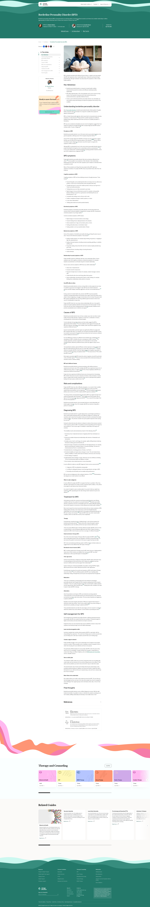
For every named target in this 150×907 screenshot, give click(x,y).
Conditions (45, 42)
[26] (96, 391)
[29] (75, 398)
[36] (89, 501)
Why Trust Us (86, 31)
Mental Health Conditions (86, 4)
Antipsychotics (98, 876)
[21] (66, 343)
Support (68, 895)
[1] (77, 19)
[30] (73, 405)
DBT (96, 536)
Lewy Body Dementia (93, 811)
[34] (93, 473)
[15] (100, 288)
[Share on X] (46, 46)
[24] (87, 351)
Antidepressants (99, 871)
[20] (78, 333)
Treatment (95, 4)
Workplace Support (42, 881)
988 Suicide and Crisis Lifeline (93, 652)
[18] (76, 323)
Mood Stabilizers (99, 882)
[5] (80, 126)
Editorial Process (65, 31)
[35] (68, 491)
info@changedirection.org (81, 890)
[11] (98, 147)
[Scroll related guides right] (147, 825)
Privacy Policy (48, 901)
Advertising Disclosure (69, 901)
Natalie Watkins (51, 24)
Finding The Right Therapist (43, 871)
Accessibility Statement (77, 901)
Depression (60, 871)
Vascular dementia (68, 811)
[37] (100, 504)
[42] (72, 598)
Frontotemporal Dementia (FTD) (120, 811)
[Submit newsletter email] (57, 894)
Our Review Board (76, 31)
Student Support (41, 878)
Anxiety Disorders (61, 874)
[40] (91, 562)
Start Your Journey (48, 111)
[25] (85, 389)
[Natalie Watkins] (40, 26)
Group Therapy (80, 874)
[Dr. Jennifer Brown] (74, 26)
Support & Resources (104, 4)
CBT (77, 871)
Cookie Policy (54, 901)
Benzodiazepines (99, 874)
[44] (99, 608)
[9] (93, 139)
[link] (47, 778)
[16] (64, 290)
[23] (85, 351)
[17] (87, 307)
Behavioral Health (43, 825)
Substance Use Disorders (62, 881)
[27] (81, 395)
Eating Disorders (61, 878)
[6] (95, 135)
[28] (85, 397)
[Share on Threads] (51, 46)
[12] (84, 150)
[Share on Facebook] (44, 46)
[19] (77, 326)
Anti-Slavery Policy (60, 901)
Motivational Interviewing (81, 876)
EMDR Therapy (80, 881)
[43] (88, 604)
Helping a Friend (41, 876)
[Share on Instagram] (49, 46)
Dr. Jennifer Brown (87, 24)
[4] (77, 117)
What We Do (69, 890)
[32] (100, 463)
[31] (96, 430)
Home (39, 42)
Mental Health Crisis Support (44, 874)
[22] (96, 347)
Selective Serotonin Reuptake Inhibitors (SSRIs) (103, 879)
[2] (78, 19)
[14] (88, 234)
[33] (92, 473)
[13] (67, 160)
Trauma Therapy (80, 878)
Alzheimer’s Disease (141, 811)
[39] (99, 530)
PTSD (59, 876)
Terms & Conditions (42, 901)
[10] (76, 142)
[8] (92, 139)
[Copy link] (54, 46)
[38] (78, 512)
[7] (96, 135)
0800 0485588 (79, 891)
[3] (74, 112)
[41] (83, 584)
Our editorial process (49, 90)
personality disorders (71, 110)
